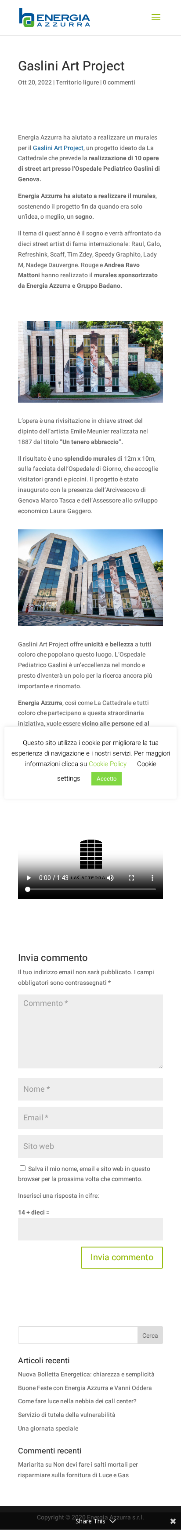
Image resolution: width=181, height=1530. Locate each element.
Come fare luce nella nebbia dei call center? (77, 1401)
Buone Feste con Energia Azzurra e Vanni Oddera (85, 1388)
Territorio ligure (77, 82)
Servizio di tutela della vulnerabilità (67, 1415)
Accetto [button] (106, 778)
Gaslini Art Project (58, 148)
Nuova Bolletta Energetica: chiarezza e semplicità (86, 1374)
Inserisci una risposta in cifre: (58, 1195)
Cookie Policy (108, 764)
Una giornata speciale (48, 1428)
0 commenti (119, 82)
